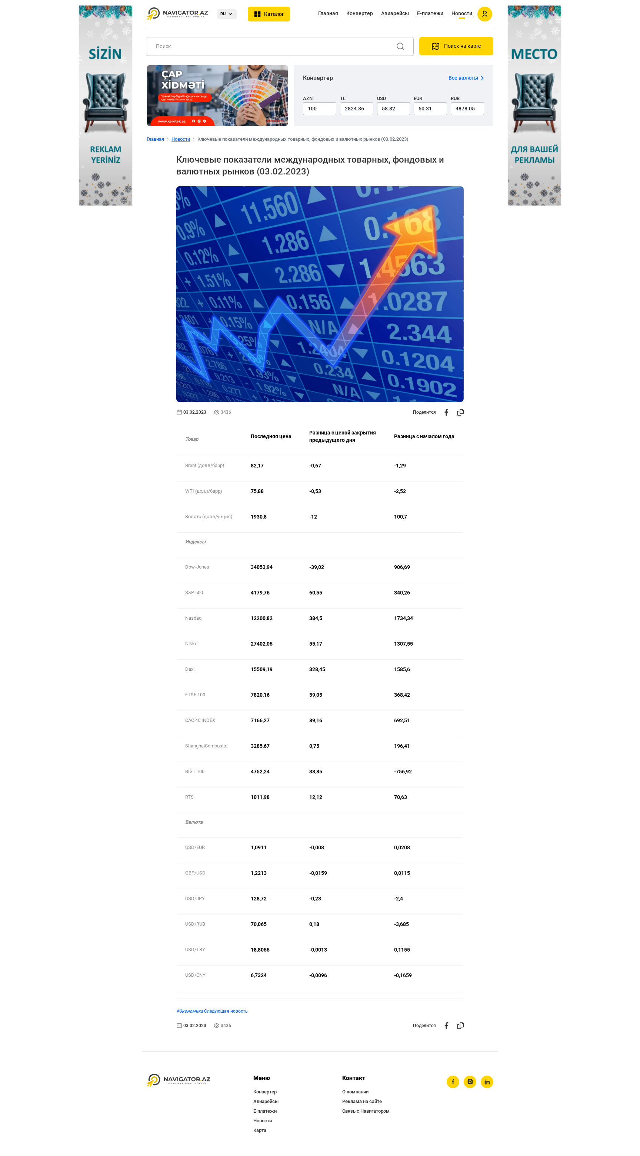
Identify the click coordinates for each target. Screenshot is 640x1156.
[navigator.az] (178, 1080)
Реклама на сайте (362, 1101)
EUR (418, 98)
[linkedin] (487, 1082)
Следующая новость (226, 1011)
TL (343, 98)
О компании (355, 1092)
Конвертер (359, 13)
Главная (328, 13)
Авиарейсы (395, 13)
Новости (461, 13)
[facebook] (453, 1082)
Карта (259, 1130)
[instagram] (470, 1082)
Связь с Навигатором (366, 1111)
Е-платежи (430, 13)
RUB (455, 98)
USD (381, 98)
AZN (308, 98)
